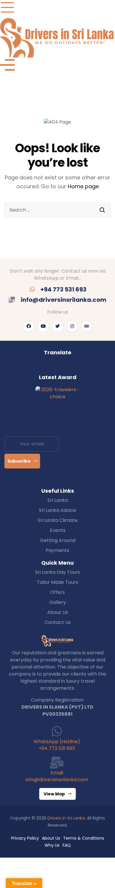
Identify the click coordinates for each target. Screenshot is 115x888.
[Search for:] (57, 210)
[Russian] (66, 367)
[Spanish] (72, 367)
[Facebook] (28, 326)
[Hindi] (54, 367)
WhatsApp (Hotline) (57, 741)
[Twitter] (57, 326)
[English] (36, 367)
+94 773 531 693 (57, 748)
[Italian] (60, 367)
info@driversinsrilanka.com (57, 779)
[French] (42, 367)
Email (57, 772)
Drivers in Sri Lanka (66, 818)
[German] (48, 367)
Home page (83, 186)
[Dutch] (30, 367)
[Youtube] (43, 326)
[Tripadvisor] (86, 326)
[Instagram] (72, 326)
